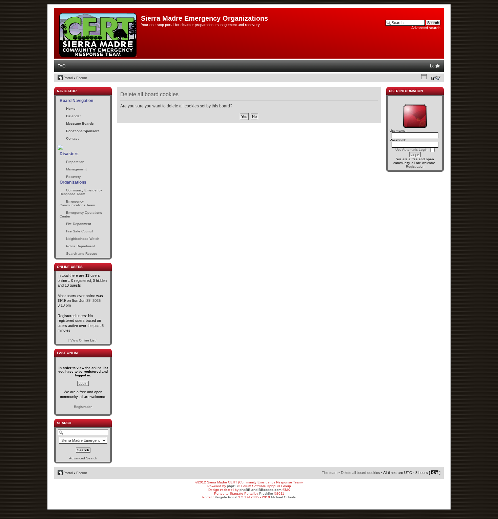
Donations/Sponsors (83, 131)
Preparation (75, 162)
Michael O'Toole (283, 497)
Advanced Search (83, 458)
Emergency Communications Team (77, 203)
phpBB (232, 486)
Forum (81, 78)
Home (71, 108)
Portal (68, 78)
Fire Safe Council (79, 231)
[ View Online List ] (83, 340)
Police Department (80, 246)
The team (329, 473)
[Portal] (98, 33)
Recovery (73, 177)
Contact (72, 138)
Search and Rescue (81, 253)
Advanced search (425, 28)
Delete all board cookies (360, 473)
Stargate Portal (225, 497)
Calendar (73, 116)
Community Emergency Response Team (81, 192)
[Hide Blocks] (56, 85)
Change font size (435, 78)
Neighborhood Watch (82, 239)
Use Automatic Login (412, 149)
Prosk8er (266, 493)
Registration (83, 407)
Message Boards (80, 123)
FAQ (61, 66)
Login (435, 66)
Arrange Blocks (424, 77)
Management (76, 169)
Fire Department (78, 224)
